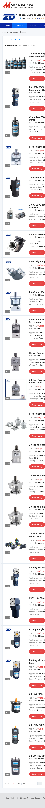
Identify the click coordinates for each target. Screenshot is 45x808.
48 (24, 783)
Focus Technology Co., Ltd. (31, 798)
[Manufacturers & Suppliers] (18, 5)
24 (13, 783)
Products (20, 25)
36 (19, 783)
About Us (32, 25)
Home (7, 25)
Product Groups (13, 39)
